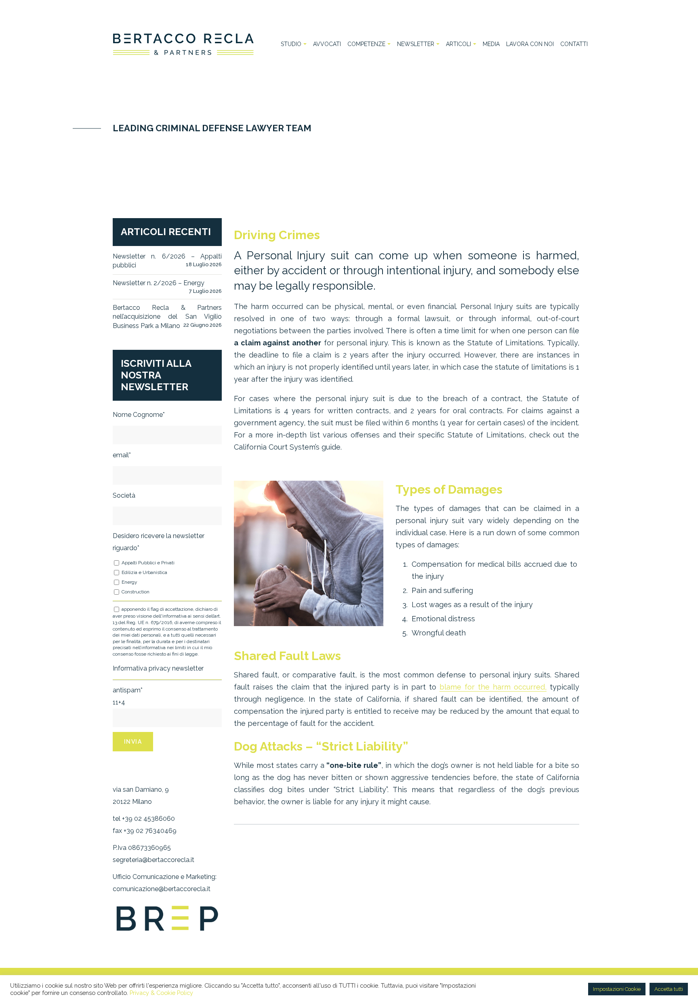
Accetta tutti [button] (668, 989)
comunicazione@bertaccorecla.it (161, 889)
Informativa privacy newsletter (158, 668)
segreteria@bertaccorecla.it (153, 860)
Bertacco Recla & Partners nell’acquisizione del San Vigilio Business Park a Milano (167, 317)
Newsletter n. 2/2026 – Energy (158, 283)
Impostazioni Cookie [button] (617, 989)
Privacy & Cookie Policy (161, 992)
